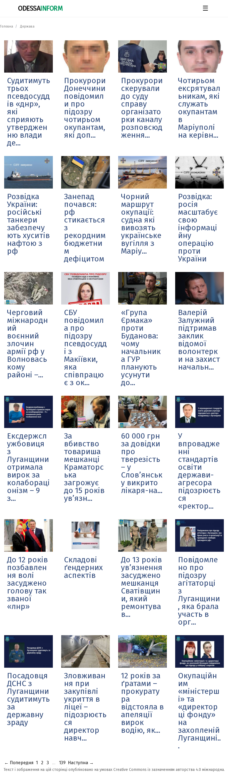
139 (62, 762)
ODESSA (40, 8)
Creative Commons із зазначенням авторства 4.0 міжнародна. (169, 769)
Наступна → (81, 762)
